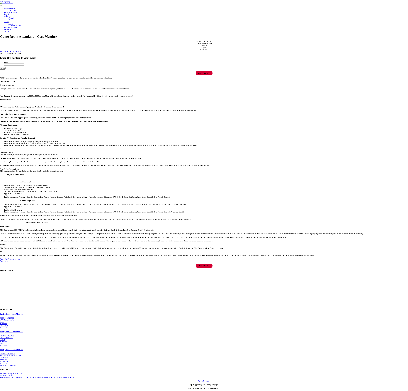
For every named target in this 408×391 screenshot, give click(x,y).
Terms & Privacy (204, 381)
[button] (10, 53)
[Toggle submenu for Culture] (10, 16)
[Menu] (1, 5)
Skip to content (5, 1)
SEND (3, 68)
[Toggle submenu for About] (9, 22)
